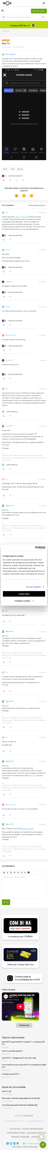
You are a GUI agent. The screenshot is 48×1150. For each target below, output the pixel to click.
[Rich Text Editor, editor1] (24, 886)
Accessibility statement (34, 1121)
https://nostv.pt (21, 217)
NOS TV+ (5, 1091)
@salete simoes (27, 829)
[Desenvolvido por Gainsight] (24, 1116)
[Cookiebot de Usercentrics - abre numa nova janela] (35, 547)
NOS (12, 169)
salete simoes (10, 804)
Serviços (5, 1047)
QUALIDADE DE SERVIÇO (36, 1133)
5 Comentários (7, 1101)
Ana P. (7, 426)
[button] (2, 11)
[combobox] (24, 17)
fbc (6, 479)
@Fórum (32, 775)
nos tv (5, 169)
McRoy (7, 250)
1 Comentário (7, 1108)
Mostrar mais (24, 1025)
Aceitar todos (24, 594)
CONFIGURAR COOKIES (16, 1133)
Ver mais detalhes (33, 587)
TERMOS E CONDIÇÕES (20, 1137)
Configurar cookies (23, 601)
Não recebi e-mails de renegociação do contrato (19, 1098)
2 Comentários (7, 1094)
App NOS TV (6, 1054)
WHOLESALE (36, 1137)
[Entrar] (4, 17)
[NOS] (7, 3)
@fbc (6, 510)
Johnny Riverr (10, 54)
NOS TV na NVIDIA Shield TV (12, 1051)
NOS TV (6, 31)
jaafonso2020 (10, 335)
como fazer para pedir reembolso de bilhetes (18, 1105)
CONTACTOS (15, 1129)
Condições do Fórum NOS (14, 1121)
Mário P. (8, 506)
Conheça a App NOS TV (10, 1074)
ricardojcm (9, 282)
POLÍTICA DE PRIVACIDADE (32, 1129)
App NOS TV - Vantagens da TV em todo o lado (19, 1058)
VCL (6, 212)
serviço (20, 169)
